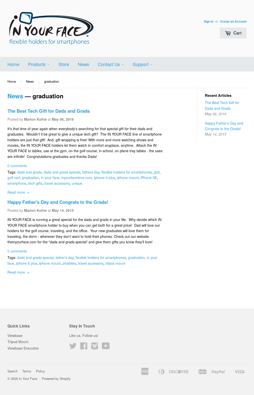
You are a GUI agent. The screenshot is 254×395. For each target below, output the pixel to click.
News (83, 64)
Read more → (18, 192)
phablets (69, 263)
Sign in (208, 21)
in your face (50, 177)
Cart (237, 33)
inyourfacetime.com (76, 177)
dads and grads (29, 172)
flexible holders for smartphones (126, 172)
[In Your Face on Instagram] (94, 347)
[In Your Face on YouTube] (106, 347)
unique (77, 183)
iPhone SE (149, 177)
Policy (40, 371)
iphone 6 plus (104, 177)
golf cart (13, 177)
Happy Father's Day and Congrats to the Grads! (57, 202)
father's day (65, 257)
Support (141, 64)
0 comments (17, 165)
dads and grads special (62, 172)
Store (64, 64)
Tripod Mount (17, 341)
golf (156, 172)
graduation (30, 177)
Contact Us (109, 64)
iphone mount (128, 177)
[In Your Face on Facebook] (84, 347)
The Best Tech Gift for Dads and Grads (48, 111)
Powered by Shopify (56, 378)
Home (13, 64)
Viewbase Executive (23, 348)
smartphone (16, 183)
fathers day (90, 172)
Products (37, 64)
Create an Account (233, 21)
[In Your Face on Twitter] (73, 347)
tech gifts (35, 183)
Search (12, 371)
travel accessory (57, 183)
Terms (26, 371)
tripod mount (115, 263)
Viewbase (15, 335)
